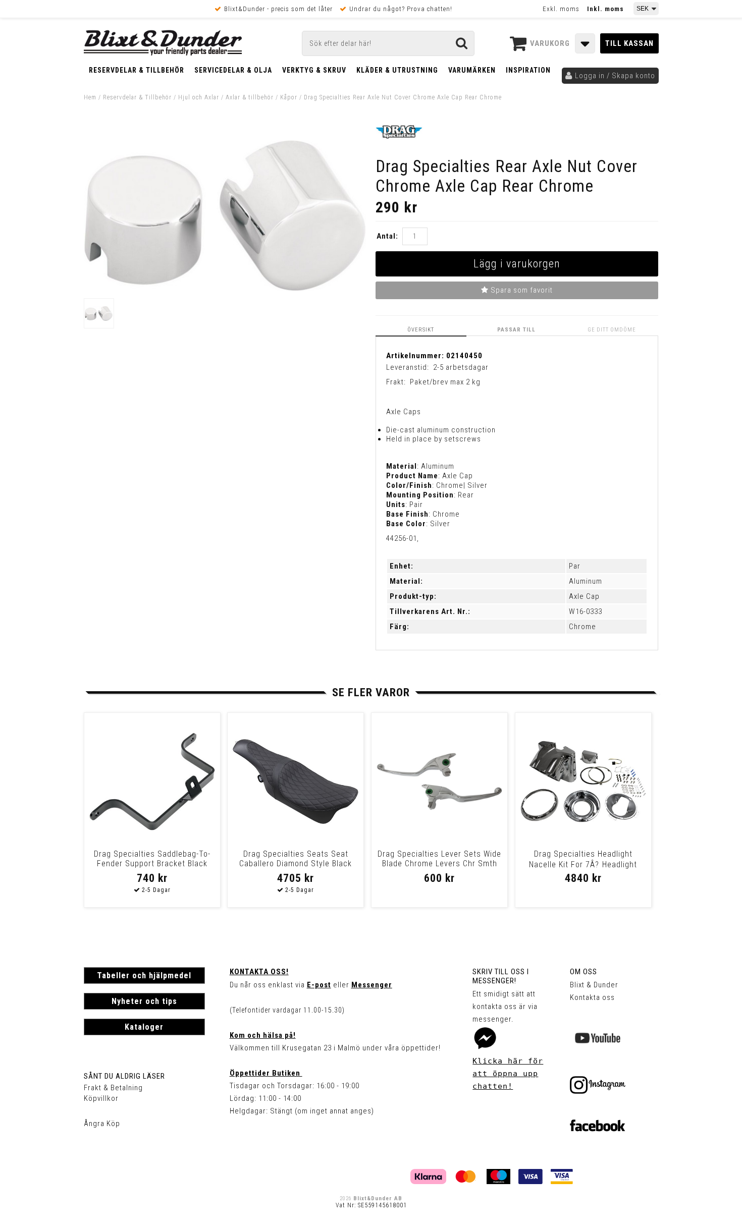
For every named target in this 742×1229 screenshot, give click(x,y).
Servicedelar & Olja (233, 70)
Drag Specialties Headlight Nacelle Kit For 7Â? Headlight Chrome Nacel (583, 865)
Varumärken (472, 70)
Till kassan (629, 43)
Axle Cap (584, 596)
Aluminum (585, 581)
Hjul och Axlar (198, 97)
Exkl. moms (561, 9)
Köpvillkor (101, 1098)
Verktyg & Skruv (314, 70)
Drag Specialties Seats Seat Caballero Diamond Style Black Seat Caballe (295, 863)
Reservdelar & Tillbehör (136, 70)
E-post (319, 984)
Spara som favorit (521, 290)
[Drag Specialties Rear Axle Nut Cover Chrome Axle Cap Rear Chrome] (225, 288)
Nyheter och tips (144, 1001)
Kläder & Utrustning (397, 70)
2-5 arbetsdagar (461, 367)
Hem (90, 97)
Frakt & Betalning (113, 1087)
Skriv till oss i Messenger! (500, 976)
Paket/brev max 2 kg (445, 381)
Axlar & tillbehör (250, 97)
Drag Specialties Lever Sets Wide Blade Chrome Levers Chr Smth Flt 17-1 (439, 863)
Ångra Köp (102, 1123)
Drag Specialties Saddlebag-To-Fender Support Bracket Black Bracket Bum (152, 863)
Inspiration (528, 70)
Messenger (371, 984)
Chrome (582, 626)
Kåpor (288, 97)
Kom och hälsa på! (263, 1035)
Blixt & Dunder (594, 984)
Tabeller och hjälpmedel (144, 975)
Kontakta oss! (259, 971)
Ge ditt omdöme (612, 329)
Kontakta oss (592, 997)
